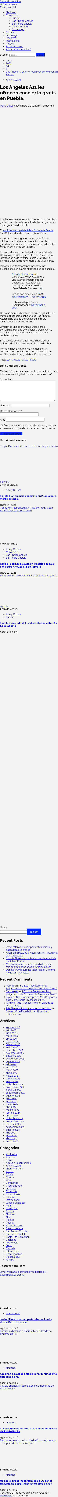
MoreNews (6, 1495)
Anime (9, 1160)
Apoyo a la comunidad (18, 49)
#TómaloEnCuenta (22, 274)
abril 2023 (11, 1138)
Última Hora (12, 1251)
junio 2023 (11, 1135)
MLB (8, 1205)
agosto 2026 (13, 1027)
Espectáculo (13, 1194)
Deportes (11, 38)
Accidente (11, 1154)
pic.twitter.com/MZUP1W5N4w (29, 296)
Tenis (9, 1245)
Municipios (12, 15)
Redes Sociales (14, 46)
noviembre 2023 (15, 1121)
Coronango (18, 29)
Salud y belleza (14, 1228)
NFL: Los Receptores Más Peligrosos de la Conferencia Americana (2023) (31, 987)
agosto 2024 (13, 1095)
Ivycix (9, 997)
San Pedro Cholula (22, 23)
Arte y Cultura (13, 79)
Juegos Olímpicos (16, 1202)
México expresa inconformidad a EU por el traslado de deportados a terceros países (29, 965)
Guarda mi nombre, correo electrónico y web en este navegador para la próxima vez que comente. (28, 427)
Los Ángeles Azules (17, 359)
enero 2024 (12, 1115)
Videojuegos (13, 1256)
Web (2, 419)
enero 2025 (12, 1081)
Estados (10, 1197)
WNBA (10, 1259)
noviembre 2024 (15, 1087)
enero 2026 (12, 1047)
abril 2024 (11, 1107)
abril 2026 (11, 1038)
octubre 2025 (13, 1055)
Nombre (5, 405)
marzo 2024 (12, 1109)
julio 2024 (11, 1098)
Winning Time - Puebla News (22, 1002)
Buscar (4, 927)
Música (10, 1211)
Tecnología (12, 35)
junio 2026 (11, 1033)
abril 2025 (11, 1072)
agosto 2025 (13, 1061)
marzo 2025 (12, 1075)
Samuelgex (12, 991)
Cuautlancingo (20, 26)
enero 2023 (12, 1141)
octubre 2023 (13, 1124)
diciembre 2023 (14, 1118)
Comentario (7, 379)
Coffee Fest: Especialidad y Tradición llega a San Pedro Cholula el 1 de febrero (26, 509)
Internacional (13, 40)
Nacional (11, 12)
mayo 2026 (12, 1035)
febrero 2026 (13, 1044)
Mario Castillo (7, 105)
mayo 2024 (12, 1104)
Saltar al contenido (10, 1)
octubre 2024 (13, 1090)
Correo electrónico (11, 411)
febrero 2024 (13, 1112)
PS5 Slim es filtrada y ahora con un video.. (28, 1008)
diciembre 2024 (14, 1084)
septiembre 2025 (15, 1058)
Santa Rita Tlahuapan (18, 1237)
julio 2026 (11, 1030)
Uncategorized (14, 1254)
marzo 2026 (12, 1041)
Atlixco (10, 1171)
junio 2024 (11, 1101)
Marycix (10, 985)
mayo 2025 (12, 1070)
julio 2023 (11, 1132)
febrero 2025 (13, 1078)
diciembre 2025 (14, 1050)
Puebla (15, 18)
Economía (11, 1191)
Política (10, 32)
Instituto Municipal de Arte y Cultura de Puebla (28, 230)
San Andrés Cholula (22, 20)
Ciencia (10, 1177)
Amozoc (10, 1157)
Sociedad (11, 1239)
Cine (8, 1180)
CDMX (9, 1174)
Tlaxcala (10, 1248)
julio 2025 (11, 1064)
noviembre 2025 (15, 1053)
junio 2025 (11, 1067)
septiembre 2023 (15, 1127)
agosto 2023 (13, 1129)
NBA (8, 1217)
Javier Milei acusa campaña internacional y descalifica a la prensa (29, 948)
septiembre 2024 (15, 1092)
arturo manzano (14, 1168)
